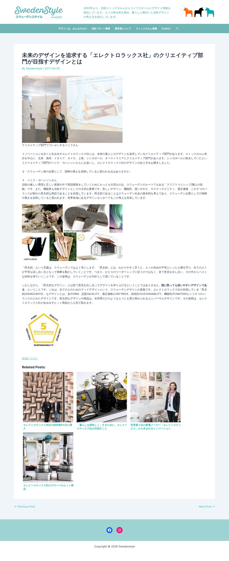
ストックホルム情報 (146, 28)
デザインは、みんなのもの (73, 28)
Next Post (207, 506)
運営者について (123, 28)
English (166, 28)
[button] (177, 28)
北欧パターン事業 (100, 28)
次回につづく (30, 358)
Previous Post (24, 506)
